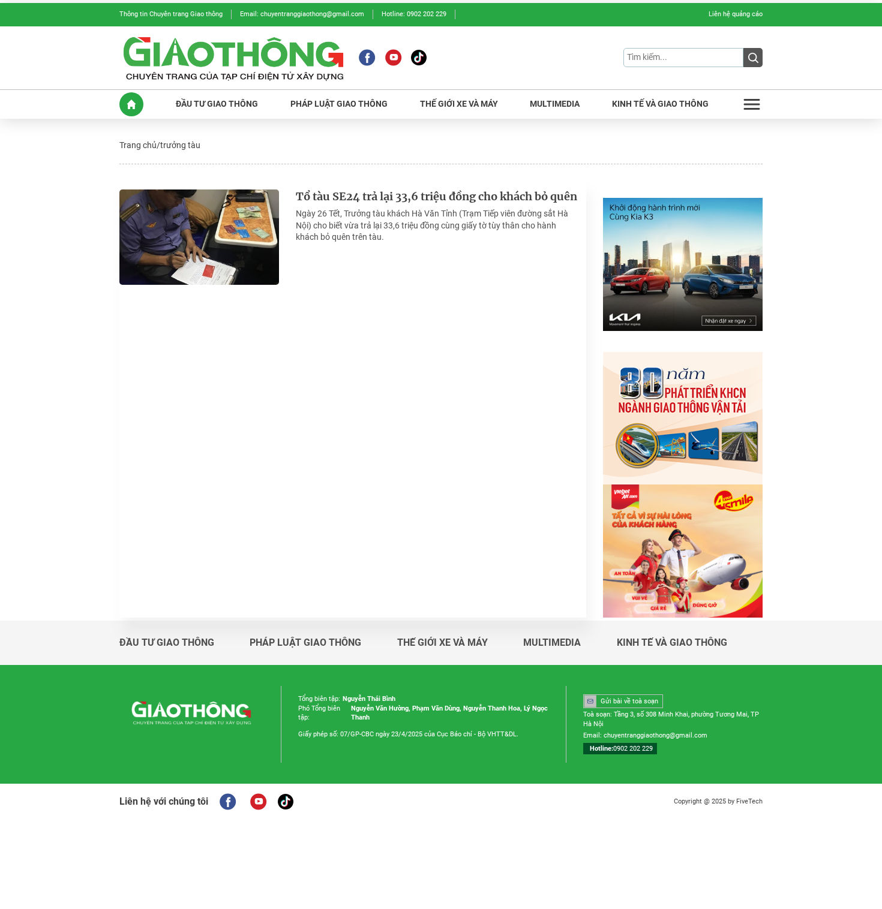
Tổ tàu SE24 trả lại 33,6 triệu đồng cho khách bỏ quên (436, 196)
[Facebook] (367, 57)
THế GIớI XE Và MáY (459, 104)
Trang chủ (138, 145)
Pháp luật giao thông (305, 642)
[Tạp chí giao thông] (233, 58)
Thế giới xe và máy (442, 642)
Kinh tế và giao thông (672, 642)
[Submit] (753, 57)
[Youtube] (393, 57)
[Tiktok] (419, 57)
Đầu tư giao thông (166, 642)
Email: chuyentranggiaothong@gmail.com (302, 14)
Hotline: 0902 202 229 (414, 14)
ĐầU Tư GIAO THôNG (217, 104)
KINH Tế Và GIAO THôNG (660, 104)
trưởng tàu (180, 145)
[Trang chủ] (131, 104)
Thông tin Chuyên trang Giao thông (171, 14)
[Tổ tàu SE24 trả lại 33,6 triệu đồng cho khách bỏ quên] (199, 237)
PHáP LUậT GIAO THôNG (339, 104)
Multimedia (552, 642)
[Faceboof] (228, 801)
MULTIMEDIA (555, 104)
